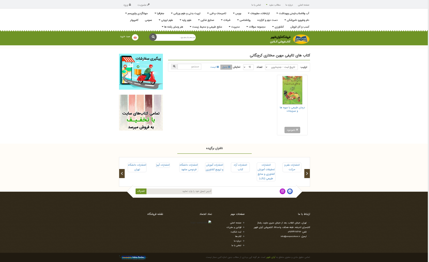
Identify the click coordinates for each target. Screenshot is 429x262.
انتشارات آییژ (163, 165)
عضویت (142, 5)
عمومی (148, 20)
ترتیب (304, 67)
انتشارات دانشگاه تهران (137, 167)
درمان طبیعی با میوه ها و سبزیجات (292, 109)
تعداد (259, 67)
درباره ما (289, 5)
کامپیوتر (134, 20)
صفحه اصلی (303, 5)
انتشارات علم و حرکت (292, 167)
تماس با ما (256, 5)
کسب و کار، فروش (299, 27)
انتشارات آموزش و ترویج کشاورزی (214, 167)
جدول (224, 67)
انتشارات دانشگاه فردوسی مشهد (189, 167)
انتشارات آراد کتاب (240, 167)
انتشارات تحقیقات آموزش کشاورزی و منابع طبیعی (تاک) (266, 172)
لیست (213, 67)
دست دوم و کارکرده (267, 20)
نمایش (236, 67)
